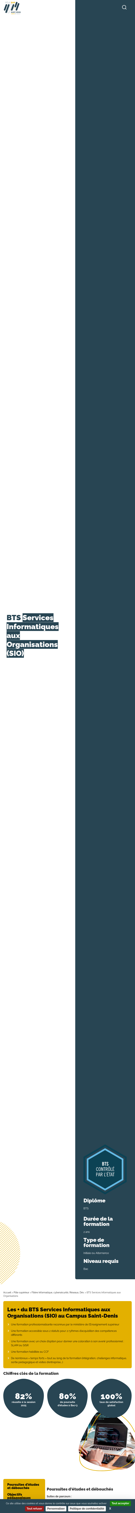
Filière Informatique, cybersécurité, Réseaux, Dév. (58, 1292)
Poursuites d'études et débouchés (23, 1486)
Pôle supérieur (21, 1292)
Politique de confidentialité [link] (87, 1508)
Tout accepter (120, 1503)
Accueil (7, 1292)
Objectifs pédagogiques (19, 1496)
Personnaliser (56, 1508)
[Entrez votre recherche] (124, 8)
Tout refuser (34, 1508)
